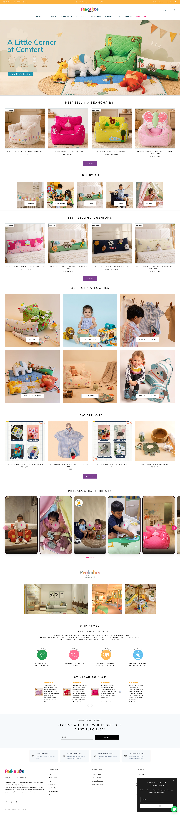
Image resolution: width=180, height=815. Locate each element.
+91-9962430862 (21, 2)
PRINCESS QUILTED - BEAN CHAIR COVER (68, 152)
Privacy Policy (96, 774)
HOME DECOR (90, 396)
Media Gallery (53, 778)
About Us (51, 774)
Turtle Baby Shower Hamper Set (155, 464)
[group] (90, 57)
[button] (174, 527)
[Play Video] (21, 525)
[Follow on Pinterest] (17, 802)
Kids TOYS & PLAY (90, 340)
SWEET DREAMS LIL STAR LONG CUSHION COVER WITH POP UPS (155, 268)
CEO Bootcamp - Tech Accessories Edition (25, 464)
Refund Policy (96, 778)
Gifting (108, 16)
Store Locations (53, 791)
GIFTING (32, 340)
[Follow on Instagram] (11, 802)
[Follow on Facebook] (6, 802)
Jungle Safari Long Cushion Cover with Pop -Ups (68, 268)
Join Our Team (53, 788)
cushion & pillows (32, 396)
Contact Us (52, 784)
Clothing (53, 16)
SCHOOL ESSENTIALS (147, 396)
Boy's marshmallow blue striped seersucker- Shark (68, 465)
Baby (119, 16)
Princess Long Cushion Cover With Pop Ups (25, 267)
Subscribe (156, 806)
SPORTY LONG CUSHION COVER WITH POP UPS (112, 267)
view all (90, 163)
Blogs (50, 795)
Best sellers (142, 16)
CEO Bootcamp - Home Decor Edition (111, 464)
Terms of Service (97, 781)
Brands (128, 16)
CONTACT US (7, 2)
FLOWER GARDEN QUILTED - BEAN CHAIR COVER (25, 152)
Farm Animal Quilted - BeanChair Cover (112, 152)
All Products (39, 16)
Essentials (81, 16)
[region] (90, 57)
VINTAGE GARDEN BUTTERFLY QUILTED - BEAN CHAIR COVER (154, 153)
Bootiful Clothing (147, 340)
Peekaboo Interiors (158, 2)
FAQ (50, 781)
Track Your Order (172, 2)
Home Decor (66, 16)
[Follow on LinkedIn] (22, 802)
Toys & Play (96, 16)
